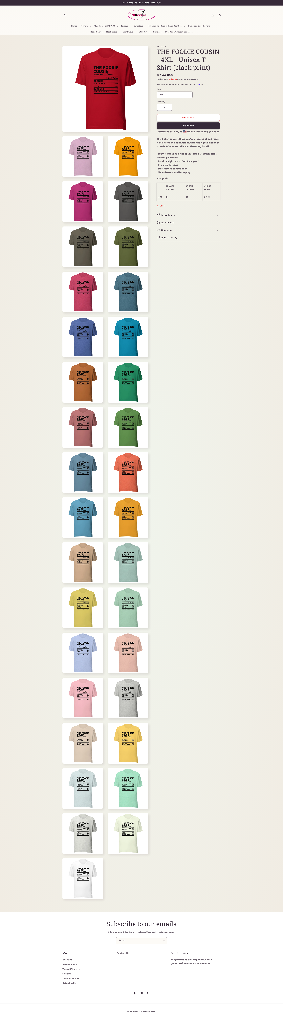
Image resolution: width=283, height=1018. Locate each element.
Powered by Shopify (148, 1011)
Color (159, 89)
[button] (65, 15)
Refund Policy (69, 964)
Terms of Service (70, 978)
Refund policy (69, 983)
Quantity (161, 101)
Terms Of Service (71, 969)
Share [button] (162, 205)
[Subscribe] (164, 940)
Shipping (173, 79)
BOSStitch (137, 1011)
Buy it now (188, 125)
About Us (67, 960)
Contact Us (123, 953)
